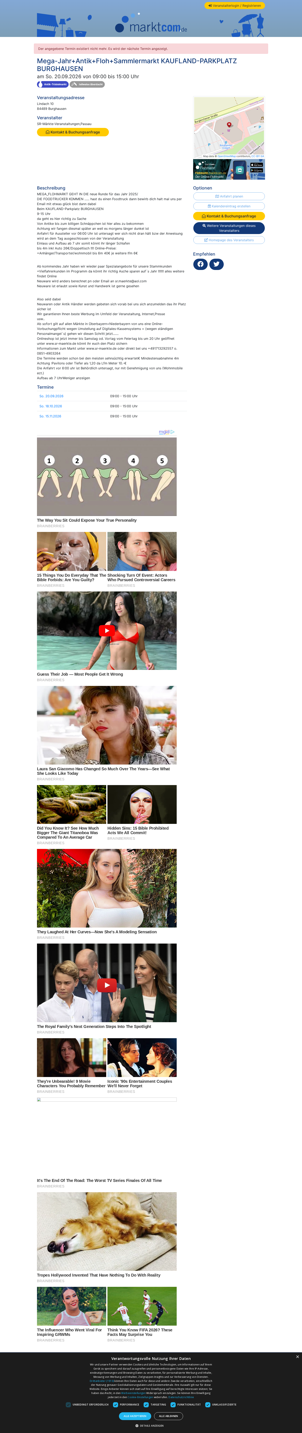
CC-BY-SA (257, 156)
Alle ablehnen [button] (168, 1416)
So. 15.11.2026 (50, 416)
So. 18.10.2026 (50, 406)
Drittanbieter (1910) (102, 1381)
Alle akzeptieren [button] (135, 1416)
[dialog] (151, 1393)
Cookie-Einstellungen (140, 1397)
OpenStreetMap (227, 156)
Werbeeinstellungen (133, 1393)
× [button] (297, 1356)
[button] (151, 1425)
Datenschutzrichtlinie (181, 1397)
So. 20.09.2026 (51, 396)
